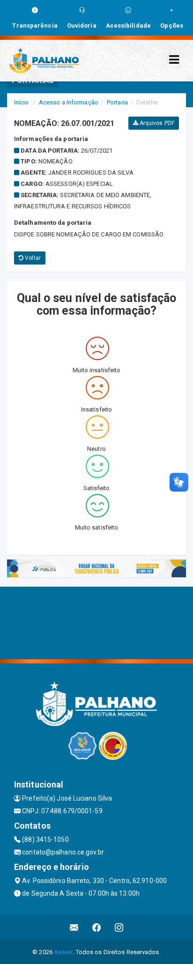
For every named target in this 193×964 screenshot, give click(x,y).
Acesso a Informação (68, 102)
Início (21, 102)
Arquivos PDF (156, 123)
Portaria (117, 102)
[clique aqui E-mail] (74, 928)
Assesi (63, 952)
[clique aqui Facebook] (97, 928)
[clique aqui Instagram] (119, 928)
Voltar (32, 258)
